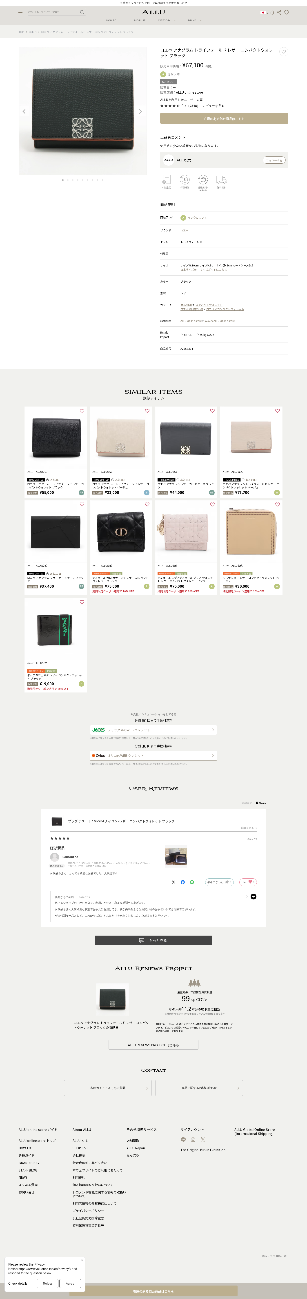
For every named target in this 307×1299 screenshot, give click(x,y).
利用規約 (79, 1177)
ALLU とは (80, 1140)
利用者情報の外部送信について (95, 1203)
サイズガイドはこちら (213, 269)
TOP (21, 32)
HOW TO (111, 20)
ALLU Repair (136, 1148)
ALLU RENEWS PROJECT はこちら (153, 1045)
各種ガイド (26, 1155)
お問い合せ (26, 1192)
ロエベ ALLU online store (220, 321)
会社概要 (79, 1155)
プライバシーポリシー (88, 1210)
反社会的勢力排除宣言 (88, 1218)
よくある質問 (28, 1185)
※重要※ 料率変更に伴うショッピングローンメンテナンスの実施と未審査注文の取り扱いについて (153, 3)
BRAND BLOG (29, 1163)
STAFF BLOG (28, 1170)
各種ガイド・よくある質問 (107, 1088)
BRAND (192, 20)
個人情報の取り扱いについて (93, 1185)
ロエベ (33, 32)
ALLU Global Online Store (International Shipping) (254, 1132)
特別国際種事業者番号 (88, 1225)
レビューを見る (213, 106)
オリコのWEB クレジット (126, 755)
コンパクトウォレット (209, 305)
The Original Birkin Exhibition (202, 1149)
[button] (286, 12)
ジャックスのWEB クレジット (129, 730)
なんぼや (133, 1155)
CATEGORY (164, 20)
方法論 (159, 1031)
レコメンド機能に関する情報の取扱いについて (99, 1194)
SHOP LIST (139, 20)
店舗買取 (133, 1140)
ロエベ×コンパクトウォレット (225, 309)
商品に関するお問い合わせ (199, 1088)
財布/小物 (186, 305)
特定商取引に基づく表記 (90, 1163)
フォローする (274, 160)
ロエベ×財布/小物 (191, 309)
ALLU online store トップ (37, 1140)
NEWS (23, 1177)
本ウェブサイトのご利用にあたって (98, 1170)
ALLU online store (191, 321)
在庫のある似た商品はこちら (224, 119)
